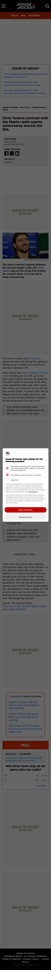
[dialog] (26, 485)
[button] (26, 480)
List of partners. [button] (33, 492)
